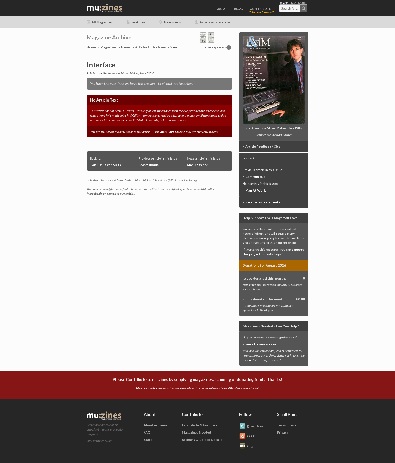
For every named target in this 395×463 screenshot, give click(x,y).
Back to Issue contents (262, 202)
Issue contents (110, 165)
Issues (126, 47)
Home (91, 47)
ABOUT (221, 9)
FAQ (147, 432)
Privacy (282, 432)
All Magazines (102, 22)
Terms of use (286, 425)
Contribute (254, 360)
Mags (108, 47)
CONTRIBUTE (260, 9)
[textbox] (290, 8)
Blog (249, 446)
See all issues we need (261, 344)
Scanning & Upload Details (202, 440)
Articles (150, 47)
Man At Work (197, 165)
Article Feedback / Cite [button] (262, 146)
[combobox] (293, 8)
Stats (148, 440)
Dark (294, 2)
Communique (149, 165)
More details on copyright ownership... (111, 193)
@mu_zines (254, 426)
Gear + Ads (172, 22)
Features (138, 22)
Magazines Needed (196, 432)
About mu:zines (155, 425)
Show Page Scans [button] (217, 47)
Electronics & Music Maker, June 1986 (128, 73)
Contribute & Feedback (200, 425)
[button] (207, 37)
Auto (302, 2)
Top (93, 165)
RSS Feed (253, 436)
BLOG (238, 9)
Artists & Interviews (214, 22)
